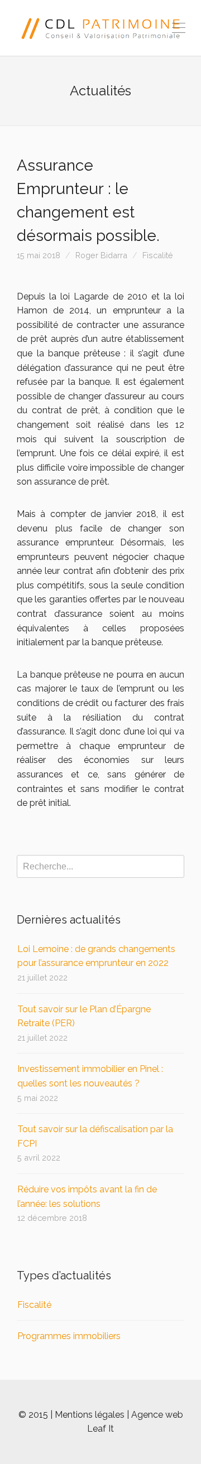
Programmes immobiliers (69, 1336)
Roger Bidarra (101, 255)
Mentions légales (90, 1414)
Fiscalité (157, 255)
